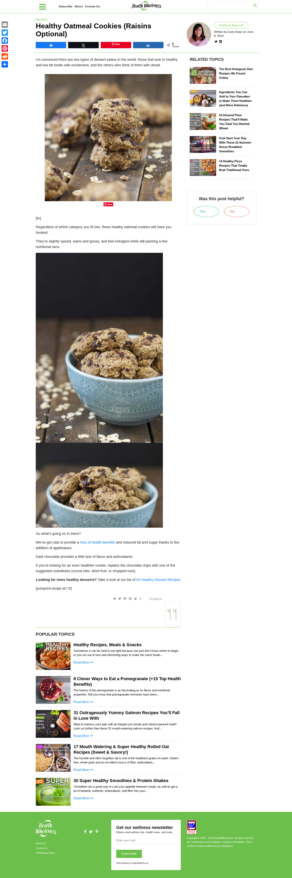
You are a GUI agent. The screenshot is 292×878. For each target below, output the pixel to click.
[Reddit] (5, 56)
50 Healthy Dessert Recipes (158, 580)
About (78, 6)
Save (109, 204)
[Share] (5, 64)
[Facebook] (5, 40)
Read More (81, 662)
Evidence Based (229, 25)
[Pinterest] (5, 48)
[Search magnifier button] (255, 5)
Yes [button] (172, 614)
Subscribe (66, 6)
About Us (41, 843)
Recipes (42, 19)
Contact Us (92, 6)
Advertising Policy (45, 853)
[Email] (5, 25)
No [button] (178, 614)
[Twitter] (5, 33)
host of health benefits (97, 542)
